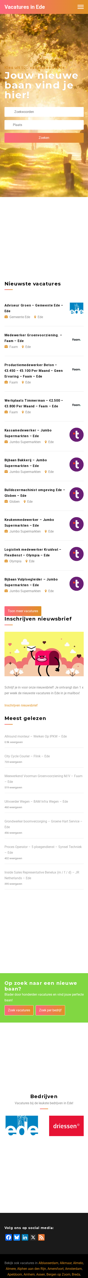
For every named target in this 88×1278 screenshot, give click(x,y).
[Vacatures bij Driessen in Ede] (22, 1126)
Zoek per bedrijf (50, 1010)
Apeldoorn (14, 1274)
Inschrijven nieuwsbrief (21, 705)
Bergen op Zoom (58, 1274)
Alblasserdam (48, 1263)
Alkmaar (66, 1263)
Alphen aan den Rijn (31, 1269)
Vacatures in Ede (25, 7)
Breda (76, 1274)
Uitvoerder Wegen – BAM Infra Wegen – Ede (36, 801)
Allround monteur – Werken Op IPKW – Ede (36, 736)
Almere (11, 1269)
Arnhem (29, 1274)
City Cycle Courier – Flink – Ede (27, 756)
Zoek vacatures (19, 1010)
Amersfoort (55, 1269)
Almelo (78, 1263)
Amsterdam (73, 1269)
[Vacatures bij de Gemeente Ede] (66, 1126)
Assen (40, 1274)
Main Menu (81, 7)
